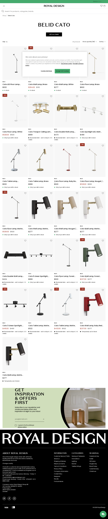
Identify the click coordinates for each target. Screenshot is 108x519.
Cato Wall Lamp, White (63, 84)
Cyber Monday (94, 468)
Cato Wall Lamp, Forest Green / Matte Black (90, 276)
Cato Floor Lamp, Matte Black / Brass (12, 229)
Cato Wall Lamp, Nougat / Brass (65, 229)
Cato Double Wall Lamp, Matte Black (13, 276)
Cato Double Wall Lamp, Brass (64, 132)
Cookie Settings (46, 71)
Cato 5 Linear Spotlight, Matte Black (38, 276)
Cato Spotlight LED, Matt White (90, 132)
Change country (8, 463)
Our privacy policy (66, 63)
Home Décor (75, 458)
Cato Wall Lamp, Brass (37, 84)
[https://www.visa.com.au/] (6, 507)
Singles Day (93, 463)
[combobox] (90, 42)
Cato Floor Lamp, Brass (89, 84)
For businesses (58, 481)
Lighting (74, 461)
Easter (91, 458)
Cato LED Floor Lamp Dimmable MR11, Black (11, 84)
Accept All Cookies (62, 71)
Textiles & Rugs (76, 466)
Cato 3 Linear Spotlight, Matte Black (12, 326)
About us (57, 458)
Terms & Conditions (60, 466)
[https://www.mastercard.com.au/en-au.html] (13, 507)
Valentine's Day (94, 456)
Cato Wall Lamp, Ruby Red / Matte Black (91, 326)
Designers (57, 476)
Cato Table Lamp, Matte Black (38, 326)
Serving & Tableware (78, 456)
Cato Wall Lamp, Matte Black (38, 229)
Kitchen (74, 463)
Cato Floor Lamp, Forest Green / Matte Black (64, 276)
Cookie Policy (58, 473)
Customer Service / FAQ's (62, 456)
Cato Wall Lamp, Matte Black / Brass (12, 375)
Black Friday (93, 466)
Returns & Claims (59, 463)
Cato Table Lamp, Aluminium (10, 181)
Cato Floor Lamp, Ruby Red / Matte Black (65, 181)
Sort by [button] (101, 42)
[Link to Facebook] (9, 498)
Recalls (56, 479)
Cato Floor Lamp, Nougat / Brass (91, 181)
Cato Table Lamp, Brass (38, 181)
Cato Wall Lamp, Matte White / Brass (89, 229)
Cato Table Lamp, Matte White (64, 326)
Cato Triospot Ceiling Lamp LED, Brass (40, 132)
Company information (61, 471)
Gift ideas (92, 461)
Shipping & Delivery (60, 461)
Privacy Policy (58, 468)
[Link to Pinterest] (4, 498)
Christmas (92, 471)
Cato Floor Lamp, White (12, 132)
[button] (101, 6)
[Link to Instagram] (14, 498)
